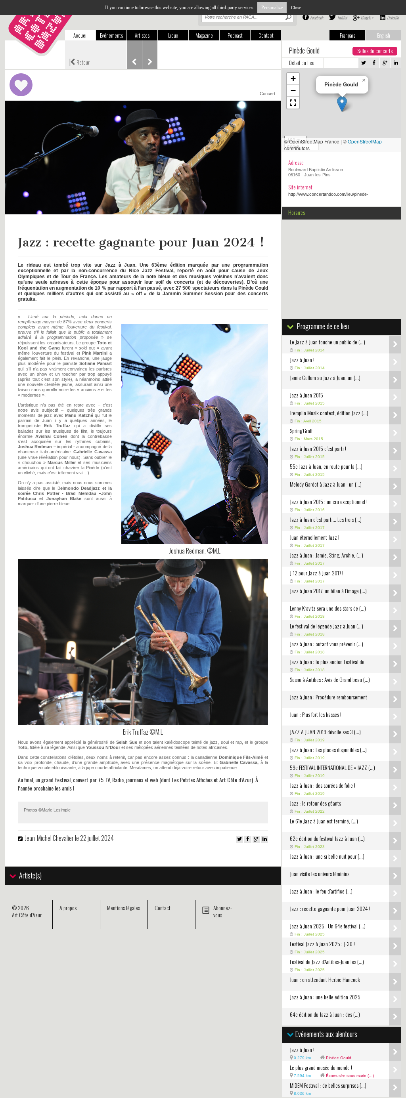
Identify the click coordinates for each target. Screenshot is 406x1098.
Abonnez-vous (222, 911)
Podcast (235, 35)
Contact (266, 35)
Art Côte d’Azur (27, 915)
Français (347, 35)
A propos (68, 907)
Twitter (342, 17)
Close (296, 7)
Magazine (204, 35)
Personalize (272, 7)
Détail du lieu (301, 63)
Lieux (173, 35)
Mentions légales (123, 907)
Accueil (80, 35)
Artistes (142, 35)
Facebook (316, 17)
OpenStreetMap (365, 141)
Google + (367, 17)
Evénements (111, 35)
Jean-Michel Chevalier (49, 838)
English (383, 35)
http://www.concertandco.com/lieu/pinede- (328, 194)
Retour (79, 61)
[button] (342, 104)
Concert (267, 93)
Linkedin (392, 17)
